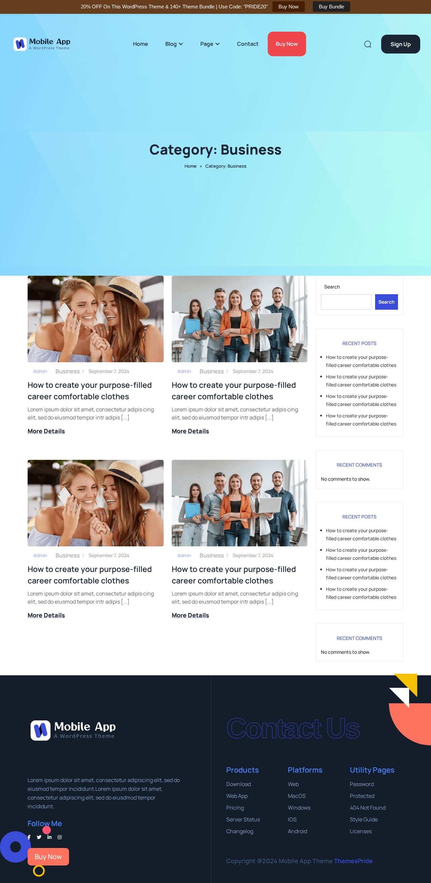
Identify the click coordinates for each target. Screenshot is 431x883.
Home (140, 43)
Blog (171, 43)
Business (68, 371)
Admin (40, 371)
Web (293, 784)
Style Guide (364, 819)
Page (206, 43)
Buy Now (287, 43)
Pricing (235, 807)
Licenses (361, 831)
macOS (297, 796)
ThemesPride (353, 861)
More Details (46, 431)
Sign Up (401, 44)
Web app (236, 796)
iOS (292, 819)
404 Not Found (368, 807)
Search (332, 286)
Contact (248, 43)
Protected (362, 796)
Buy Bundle (331, 6)
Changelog (239, 831)
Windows (299, 807)
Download (238, 784)
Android (297, 831)
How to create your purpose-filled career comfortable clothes (90, 390)
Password (362, 784)
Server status (243, 819)
